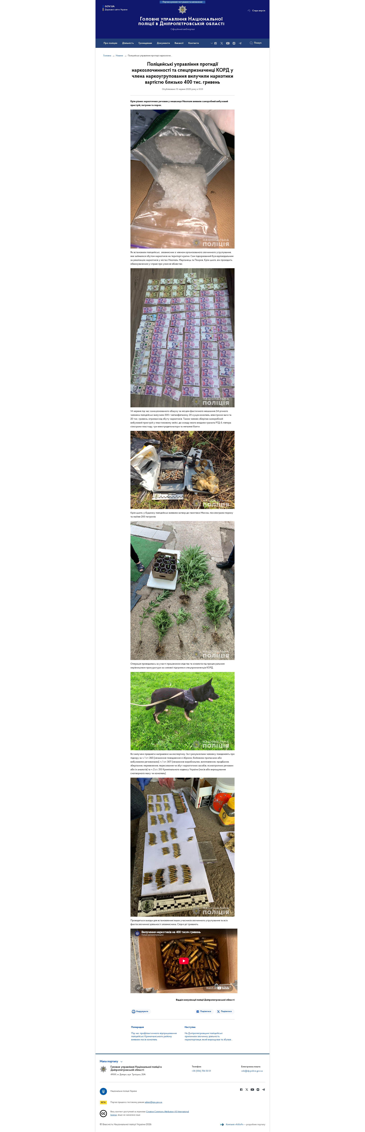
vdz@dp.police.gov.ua (252, 1071)
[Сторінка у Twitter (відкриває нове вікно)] (221, 43)
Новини (119, 56)
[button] (111, 1061)
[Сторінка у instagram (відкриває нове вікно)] (234, 43)
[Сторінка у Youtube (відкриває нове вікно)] (228, 43)
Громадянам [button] (145, 43)
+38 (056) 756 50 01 (201, 1071)
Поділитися (205, 1011)
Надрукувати (142, 1011)
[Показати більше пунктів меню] (212, 43)
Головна (107, 56)
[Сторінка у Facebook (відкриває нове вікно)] (215, 43)
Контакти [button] (193, 43)
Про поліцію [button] (110, 43)
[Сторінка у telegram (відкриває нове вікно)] (240, 43)
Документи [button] (163, 43)
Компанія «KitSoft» (235, 1124)
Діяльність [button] (128, 43)
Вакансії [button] (179, 43)
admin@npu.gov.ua (153, 1102)
